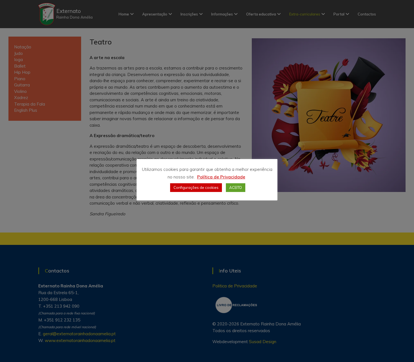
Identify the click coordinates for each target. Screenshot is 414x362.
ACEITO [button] (235, 187)
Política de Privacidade (221, 177)
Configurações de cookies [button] (196, 187)
